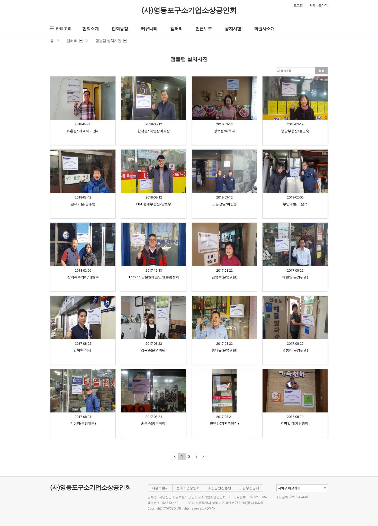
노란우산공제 (249, 488)
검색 (321, 71)
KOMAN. (210, 508)
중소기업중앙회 (188, 488)
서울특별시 (160, 488)
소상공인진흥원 (219, 488)
